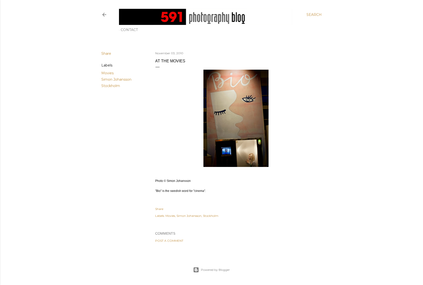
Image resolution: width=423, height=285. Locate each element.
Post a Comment (169, 240)
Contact (129, 30)
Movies (107, 73)
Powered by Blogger (215, 270)
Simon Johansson (116, 79)
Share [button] (106, 53)
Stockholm (110, 86)
